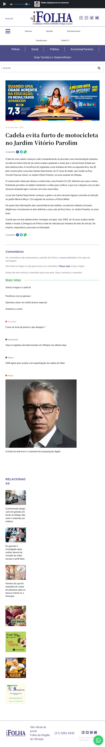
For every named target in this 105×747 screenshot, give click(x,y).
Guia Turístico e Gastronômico (52, 57)
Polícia (15, 49)
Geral (34, 49)
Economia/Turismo (82, 49)
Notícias (28, 31)
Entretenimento (73, 31)
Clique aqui (64, 266)
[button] (9, 101)
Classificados (41, 40)
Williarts (86, 740)
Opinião (49, 31)
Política (54, 49)
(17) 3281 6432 (65, 733)
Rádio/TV (65, 40)
